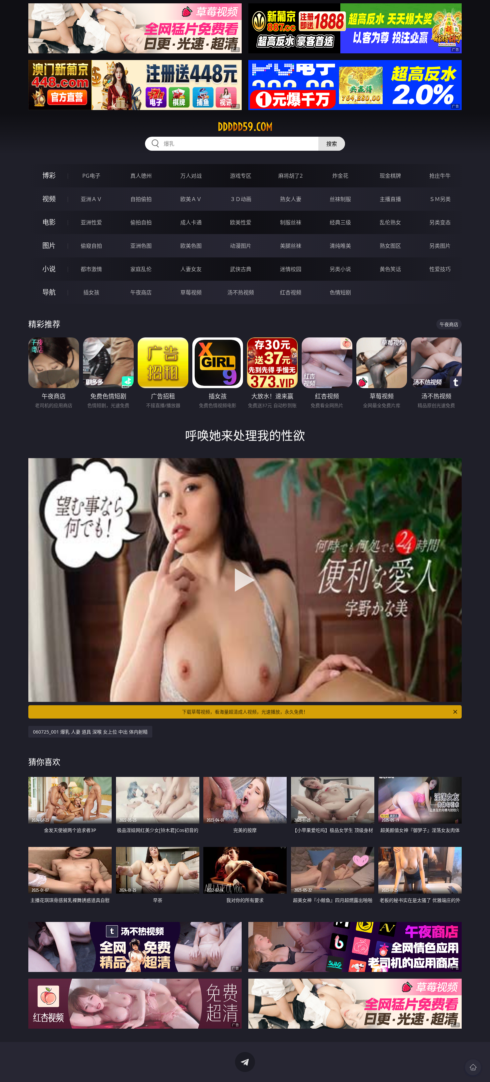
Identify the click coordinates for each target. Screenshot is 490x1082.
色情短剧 (340, 292)
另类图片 (440, 245)
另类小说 (340, 269)
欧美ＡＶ (191, 199)
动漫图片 (240, 245)
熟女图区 (390, 245)
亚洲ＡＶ (91, 199)
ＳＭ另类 (440, 199)
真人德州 (141, 175)
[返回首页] (473, 1067)
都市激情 (91, 269)
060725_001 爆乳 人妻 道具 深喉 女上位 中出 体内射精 (90, 732)
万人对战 (191, 175)
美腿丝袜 (290, 245)
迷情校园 (290, 269)
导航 (49, 292)
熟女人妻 (290, 199)
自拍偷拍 (141, 199)
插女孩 (91, 292)
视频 (49, 198)
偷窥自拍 (91, 245)
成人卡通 (191, 222)
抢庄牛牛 (440, 175)
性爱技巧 (440, 269)
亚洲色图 (141, 245)
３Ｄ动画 (240, 199)
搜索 (331, 143)
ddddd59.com (245, 126)
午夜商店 (141, 292)
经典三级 (340, 222)
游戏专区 (240, 175)
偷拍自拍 (141, 222)
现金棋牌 (390, 175)
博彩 (49, 175)
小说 (49, 268)
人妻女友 (191, 269)
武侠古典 (240, 269)
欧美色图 (191, 245)
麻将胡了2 (290, 175)
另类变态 (440, 222)
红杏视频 (290, 292)
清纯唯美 (340, 245)
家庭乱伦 (141, 269)
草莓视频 (191, 292)
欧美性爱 (240, 222)
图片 (49, 245)
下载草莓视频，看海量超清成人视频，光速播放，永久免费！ (245, 712)
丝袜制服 (340, 199)
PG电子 (91, 175)
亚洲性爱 (91, 222)
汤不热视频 (240, 292)
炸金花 (340, 175)
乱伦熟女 (390, 222)
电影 (49, 222)
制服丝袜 (290, 222)
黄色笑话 (390, 269)
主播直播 (390, 199)
